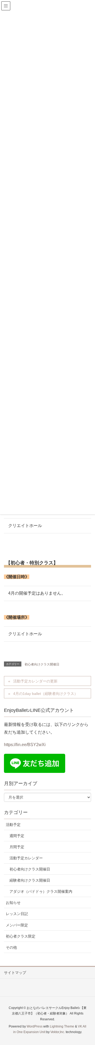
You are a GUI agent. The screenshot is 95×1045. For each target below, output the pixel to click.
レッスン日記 (17, 914)
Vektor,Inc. (57, 1032)
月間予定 (17, 847)
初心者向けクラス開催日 (42, 664)
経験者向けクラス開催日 (30, 880)
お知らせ (13, 902)
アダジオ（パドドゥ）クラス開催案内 (41, 891)
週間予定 (17, 836)
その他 (11, 947)
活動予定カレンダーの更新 (35, 681)
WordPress (34, 1026)
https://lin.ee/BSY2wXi (25, 744)
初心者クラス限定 (20, 936)
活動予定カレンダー (26, 858)
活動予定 (13, 824)
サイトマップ (15, 972)
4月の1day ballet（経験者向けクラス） (45, 693)
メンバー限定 (17, 925)
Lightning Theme (62, 1026)
